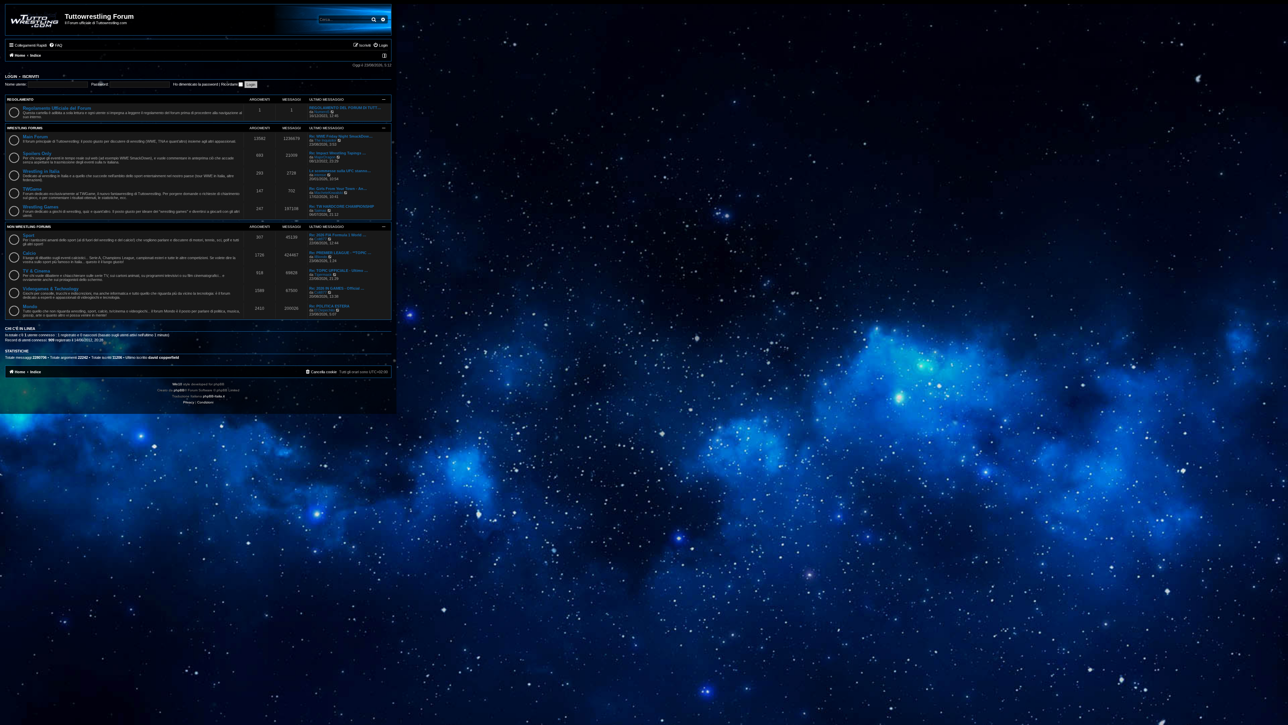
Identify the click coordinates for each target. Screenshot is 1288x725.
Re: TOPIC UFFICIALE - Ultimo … (338, 271)
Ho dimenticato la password (195, 84)
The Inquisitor (325, 140)
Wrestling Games (40, 206)
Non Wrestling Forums (29, 227)
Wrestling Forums (25, 128)
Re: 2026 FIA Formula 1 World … (337, 235)
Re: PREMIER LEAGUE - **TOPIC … (340, 253)
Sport (28, 235)
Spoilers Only (37, 153)
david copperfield (163, 357)
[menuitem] (55, 45)
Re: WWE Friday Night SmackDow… (341, 136)
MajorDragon (324, 157)
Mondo (30, 306)
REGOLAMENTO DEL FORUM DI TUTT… (345, 108)
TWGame (32, 189)
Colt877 (320, 239)
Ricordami (229, 84)
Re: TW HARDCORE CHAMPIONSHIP (341, 206)
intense (320, 175)
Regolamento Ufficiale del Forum (57, 108)
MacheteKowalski (328, 193)
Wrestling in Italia (41, 171)
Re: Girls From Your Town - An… (338, 189)
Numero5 (321, 112)
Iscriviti (30, 77)
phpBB (179, 390)
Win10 (177, 384)
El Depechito (324, 310)
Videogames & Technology (50, 288)
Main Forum (35, 136)
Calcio (29, 253)
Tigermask (323, 275)
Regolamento (20, 99)
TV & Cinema (36, 271)
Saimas (320, 210)
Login (11, 77)
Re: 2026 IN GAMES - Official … (336, 288)
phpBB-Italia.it (214, 396)
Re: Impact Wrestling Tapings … (337, 153)
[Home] (35, 20)
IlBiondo (320, 257)
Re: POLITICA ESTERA (329, 306)
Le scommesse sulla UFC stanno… (340, 171)
